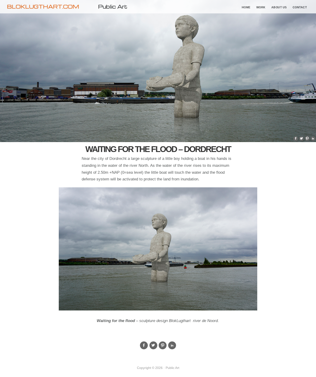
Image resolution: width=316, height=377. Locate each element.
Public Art (112, 6)
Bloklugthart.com (43, 6)
